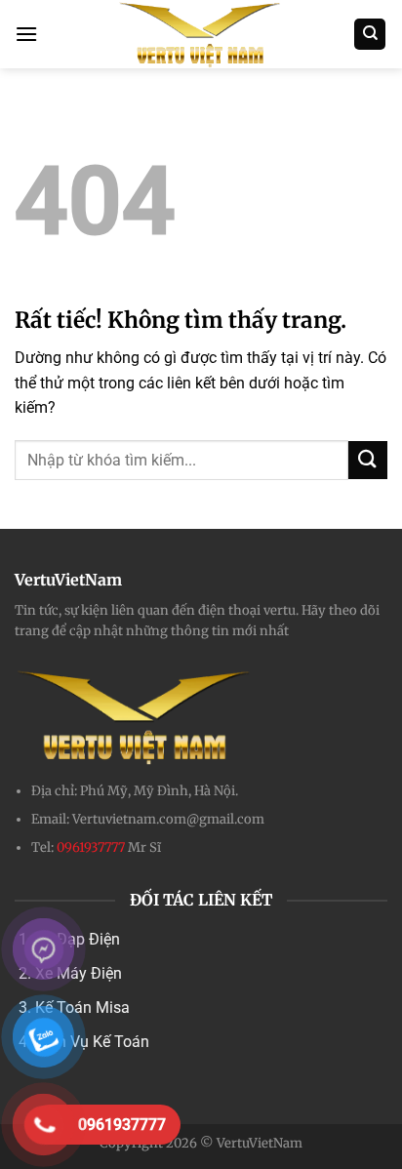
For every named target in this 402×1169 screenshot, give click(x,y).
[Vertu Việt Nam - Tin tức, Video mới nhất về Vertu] (201, 34)
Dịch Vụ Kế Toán (92, 1041)
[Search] (369, 35)
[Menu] (26, 34)
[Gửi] (367, 460)
